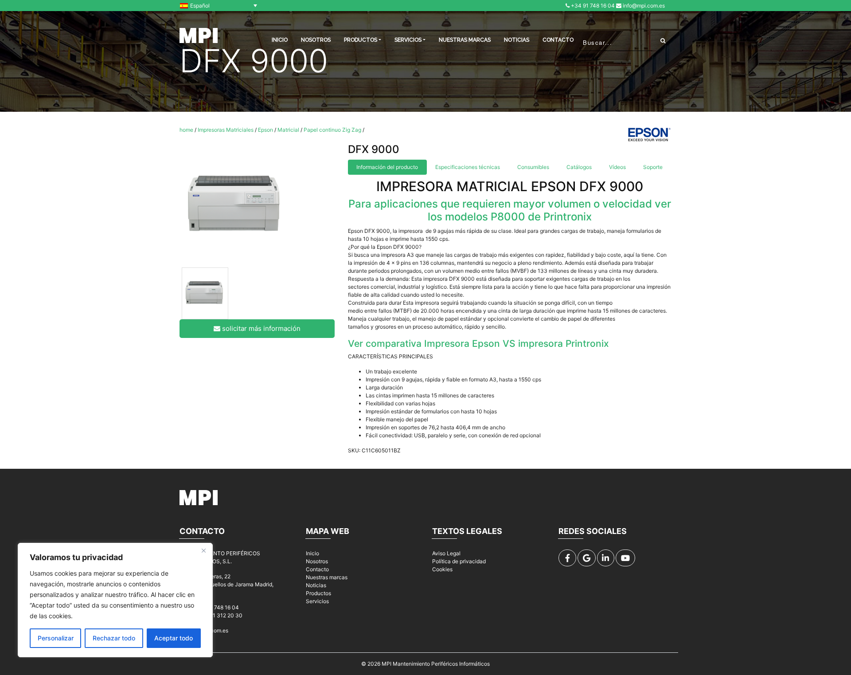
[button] (221, 5)
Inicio (312, 553)
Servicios (317, 601)
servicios (408, 40)
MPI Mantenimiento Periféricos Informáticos (436, 663)
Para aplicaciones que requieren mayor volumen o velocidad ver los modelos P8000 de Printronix (509, 210)
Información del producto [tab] (387, 167)
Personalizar (56, 638)
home (186, 129)
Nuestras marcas (465, 40)
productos (360, 40)
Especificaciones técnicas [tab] (467, 167)
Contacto (558, 40)
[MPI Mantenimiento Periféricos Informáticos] (199, 35)
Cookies (442, 569)
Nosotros (316, 40)
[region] (115, 600)
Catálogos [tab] (579, 167)
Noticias (516, 40)
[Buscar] (662, 40)
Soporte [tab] (653, 167)
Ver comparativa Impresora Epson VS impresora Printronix (478, 343)
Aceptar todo (173, 638)
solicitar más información (260, 328)
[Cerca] (203, 550)
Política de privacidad (459, 561)
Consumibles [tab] (533, 167)
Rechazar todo (114, 638)
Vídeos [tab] (617, 167)
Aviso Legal (446, 553)
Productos (318, 593)
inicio (280, 40)
